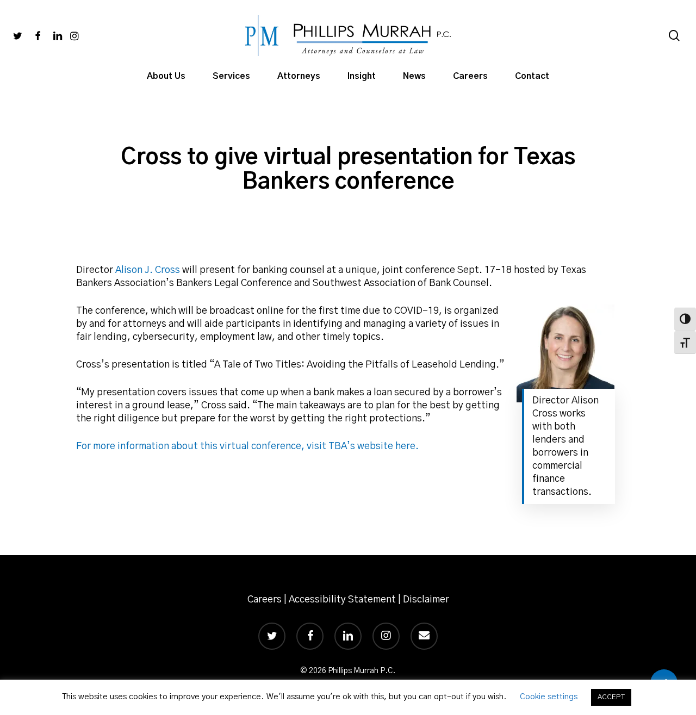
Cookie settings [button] (548, 697)
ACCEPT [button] (611, 697)
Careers (264, 600)
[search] (674, 35)
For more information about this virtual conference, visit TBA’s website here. (247, 446)
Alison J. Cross (147, 270)
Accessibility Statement (342, 600)
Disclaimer (426, 600)
